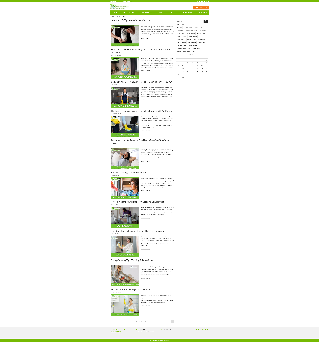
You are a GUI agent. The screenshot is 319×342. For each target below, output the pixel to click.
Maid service (201, 39)
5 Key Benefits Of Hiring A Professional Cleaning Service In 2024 (141, 81)
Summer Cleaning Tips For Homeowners (130, 172)
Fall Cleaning (202, 30)
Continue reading (145, 38)
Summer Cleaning (181, 48)
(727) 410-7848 (116, 1)
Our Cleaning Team (128, 13)
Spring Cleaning (193, 45)
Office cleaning (192, 42)
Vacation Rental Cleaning (183, 51)
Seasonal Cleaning (181, 45)
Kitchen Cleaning (191, 39)
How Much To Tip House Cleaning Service (130, 20)
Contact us (203, 13)
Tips (189, 48)
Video (193, 51)
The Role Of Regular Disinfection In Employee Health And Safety (141, 111)
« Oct (182, 77)
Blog (160, 13)
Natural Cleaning (181, 42)
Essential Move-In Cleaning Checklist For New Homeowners (139, 231)
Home (115, 13)
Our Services (146, 13)
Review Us (172, 13)
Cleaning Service (188, 27)
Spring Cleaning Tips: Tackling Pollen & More (132, 260)
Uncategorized (196, 48)
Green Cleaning (190, 33)
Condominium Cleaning (191, 30)
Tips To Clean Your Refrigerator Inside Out (131, 289)
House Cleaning (181, 39)
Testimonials (187, 13)
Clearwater (180, 30)
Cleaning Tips (198, 27)
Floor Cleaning (180, 33)
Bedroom (179, 27)
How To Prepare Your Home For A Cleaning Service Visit (137, 201)
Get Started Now (201, 7)
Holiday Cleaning (201, 33)
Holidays (179, 36)
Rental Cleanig (201, 42)
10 (145, 321)
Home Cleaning (193, 36)
